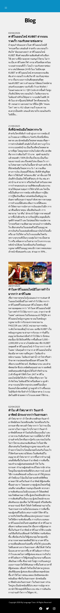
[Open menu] (6, 7)
